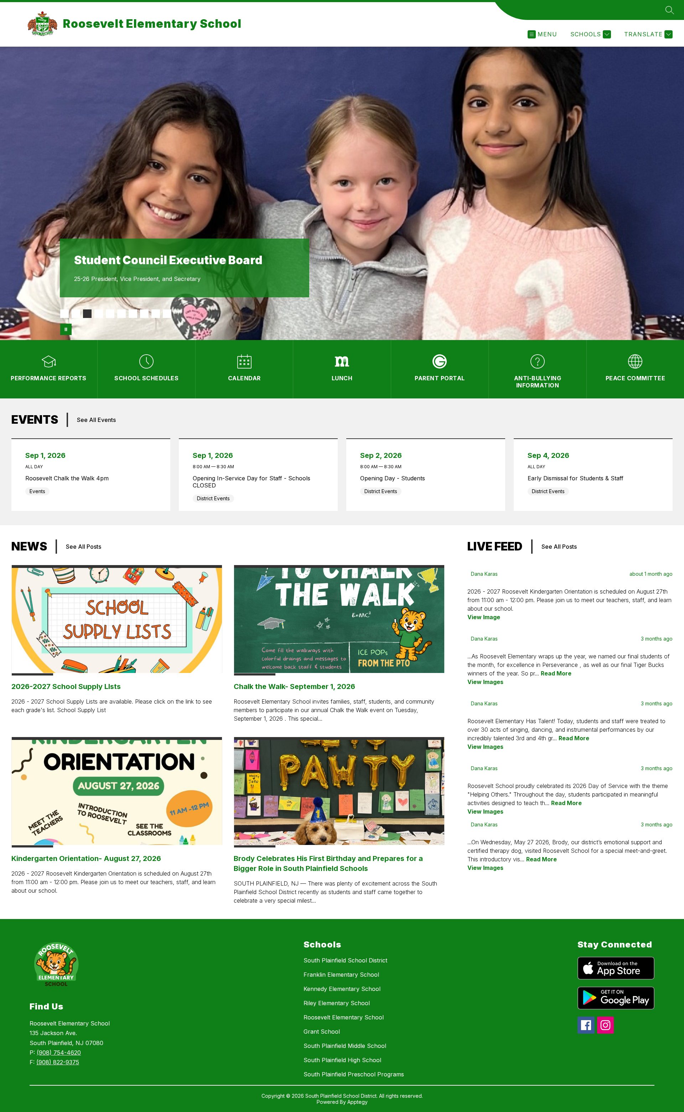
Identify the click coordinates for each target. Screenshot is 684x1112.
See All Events (96, 419)
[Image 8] (144, 313)
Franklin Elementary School (341, 974)
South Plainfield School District (345, 960)
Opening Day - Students (394, 478)
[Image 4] (98, 313)
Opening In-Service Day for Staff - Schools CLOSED (251, 482)
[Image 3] (87, 313)
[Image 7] (133, 313)
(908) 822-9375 (57, 1062)
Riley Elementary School (337, 1003)
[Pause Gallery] (66, 329)
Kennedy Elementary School (342, 988)
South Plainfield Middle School (345, 1045)
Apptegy (357, 1102)
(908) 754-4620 (59, 1052)
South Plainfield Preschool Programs (354, 1074)
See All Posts (83, 546)
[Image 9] (155, 313)
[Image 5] (110, 313)
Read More (556, 673)
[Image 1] (64, 313)
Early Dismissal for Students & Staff (577, 478)
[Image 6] (121, 313)
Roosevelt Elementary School (344, 1017)
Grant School (322, 1031)
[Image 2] (76, 313)
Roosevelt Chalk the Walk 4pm (68, 478)
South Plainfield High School (342, 1060)
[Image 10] (167, 313)
